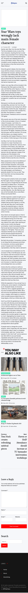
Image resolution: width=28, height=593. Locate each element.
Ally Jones (12, 403)
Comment (4, 490)
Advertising (6, 577)
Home (5, 569)
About (5, 573)
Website (17, 517)
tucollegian (14, 47)
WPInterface (6, 589)
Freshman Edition (6, 373)
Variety (3, 28)
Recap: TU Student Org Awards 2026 (11, 423)
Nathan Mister (14, 426)
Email (3, 517)
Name (3, 510)
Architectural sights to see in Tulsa (10, 375)
